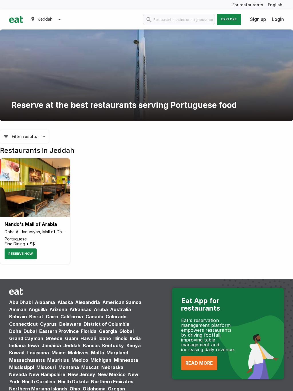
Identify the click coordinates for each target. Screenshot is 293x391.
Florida (88, 331)
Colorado (116, 316)
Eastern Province (59, 331)
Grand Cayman (26, 338)
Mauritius (58, 360)
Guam (71, 338)
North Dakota (73, 381)
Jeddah (71, 345)
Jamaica (51, 345)
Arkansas (80, 309)
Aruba (101, 309)
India (135, 338)
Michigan (100, 360)
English (275, 4)
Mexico (80, 360)
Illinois (120, 338)
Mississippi (21, 367)
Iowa (33, 345)
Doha (15, 331)
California (71, 316)
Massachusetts (27, 360)
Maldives (78, 353)
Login (278, 19)
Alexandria (87, 302)
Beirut (36, 316)
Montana (68, 367)
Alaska (65, 302)
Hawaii (88, 338)
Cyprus (48, 324)
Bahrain (18, 316)
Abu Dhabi (21, 302)
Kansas (91, 345)
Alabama (45, 302)
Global (126, 331)
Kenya (133, 345)
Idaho (104, 338)
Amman (17, 309)
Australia (120, 309)
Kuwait (17, 353)
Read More (199, 363)
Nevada (18, 374)
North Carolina (38, 381)
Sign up (258, 19)
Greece (53, 338)
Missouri (46, 367)
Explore (229, 19)
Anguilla (38, 309)
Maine (59, 353)
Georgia (108, 331)
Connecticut (23, 324)
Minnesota (126, 360)
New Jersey (81, 374)
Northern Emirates (112, 381)
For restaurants (247, 4)
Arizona (58, 309)
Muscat (90, 367)
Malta (97, 353)
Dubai (30, 331)
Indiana (17, 345)
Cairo (52, 316)
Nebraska (112, 367)
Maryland (117, 353)
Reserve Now (20, 254)
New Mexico (112, 374)
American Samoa (121, 302)
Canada (94, 316)
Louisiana (38, 353)
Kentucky (113, 345)
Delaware (70, 324)
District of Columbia (106, 324)
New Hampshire (47, 374)
